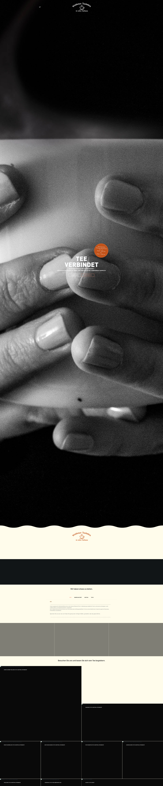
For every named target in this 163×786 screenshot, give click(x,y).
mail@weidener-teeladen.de (98, 270)
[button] (75, 275)
